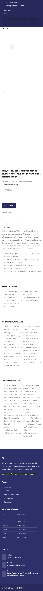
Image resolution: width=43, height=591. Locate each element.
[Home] (5, 28)
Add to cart (8, 206)
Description (7, 224)
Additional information (23, 224)
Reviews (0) (7, 227)
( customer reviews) (10, 185)
